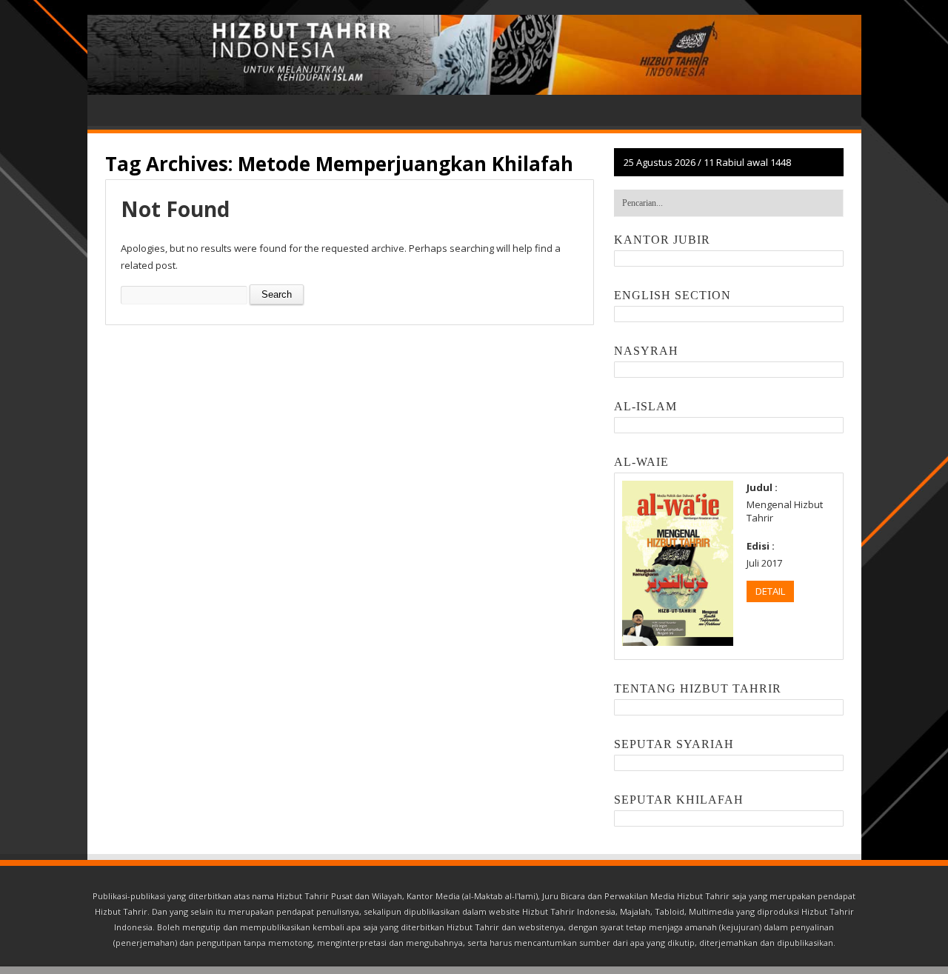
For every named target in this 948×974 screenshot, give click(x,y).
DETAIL (770, 591)
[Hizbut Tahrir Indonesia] (474, 55)
